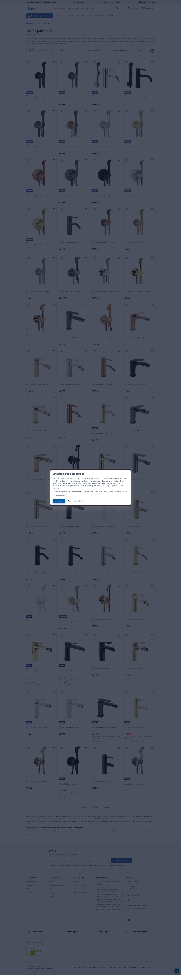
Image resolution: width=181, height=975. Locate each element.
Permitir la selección (74, 501)
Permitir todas (58, 501)
